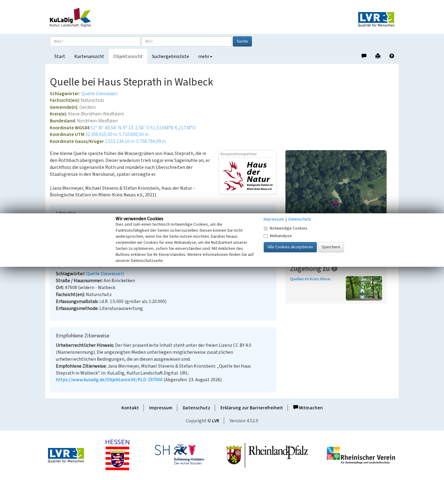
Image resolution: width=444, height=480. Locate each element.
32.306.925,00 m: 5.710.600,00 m (117, 134)
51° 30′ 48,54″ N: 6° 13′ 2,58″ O (120, 127)
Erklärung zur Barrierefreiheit (251, 407)
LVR (215, 420)
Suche (242, 41)
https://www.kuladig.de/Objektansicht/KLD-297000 (109, 379)
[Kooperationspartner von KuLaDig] (247, 175)
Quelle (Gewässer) (99, 93)
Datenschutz (196, 407)
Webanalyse (281, 236)
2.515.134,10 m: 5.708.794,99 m (135, 141)
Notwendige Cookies (288, 228)
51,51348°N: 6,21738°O (173, 127)
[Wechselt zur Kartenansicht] (339, 203)
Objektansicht (128, 56)
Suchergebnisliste (170, 56)
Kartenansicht (89, 56)
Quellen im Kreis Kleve (310, 279)
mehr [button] (203, 56)
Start (59, 56)
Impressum (160, 407)
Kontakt (130, 407)
